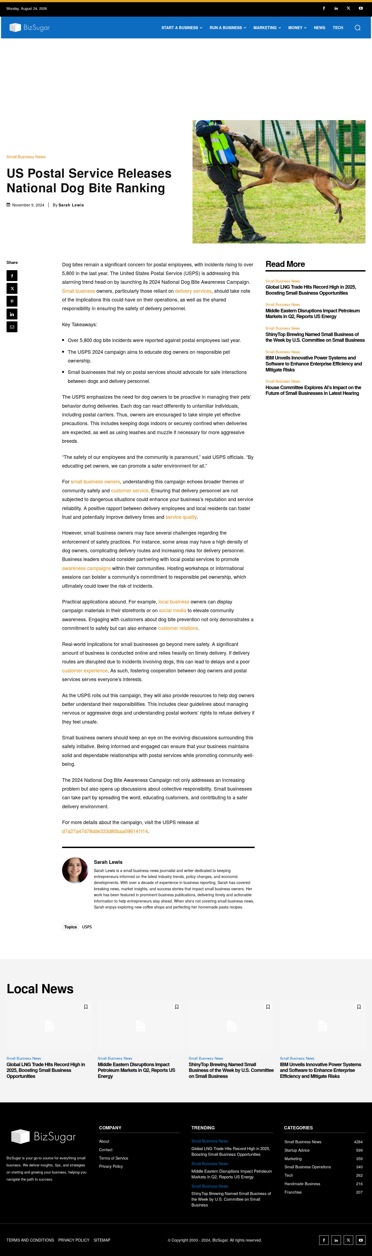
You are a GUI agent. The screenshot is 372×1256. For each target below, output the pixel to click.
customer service (129, 490)
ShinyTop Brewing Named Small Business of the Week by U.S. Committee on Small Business (315, 337)
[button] (357, 27)
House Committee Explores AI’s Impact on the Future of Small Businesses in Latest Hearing (313, 390)
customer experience (85, 670)
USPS (87, 926)
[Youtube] (360, 8)
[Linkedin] (336, 8)
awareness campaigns (86, 567)
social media (172, 610)
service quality (181, 516)
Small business (78, 290)
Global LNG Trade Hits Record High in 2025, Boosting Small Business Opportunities (311, 289)
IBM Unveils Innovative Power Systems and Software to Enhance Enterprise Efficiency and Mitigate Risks (314, 363)
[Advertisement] (186, 79)
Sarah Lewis (71, 204)
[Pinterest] (12, 301)
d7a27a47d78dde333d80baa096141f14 (105, 830)
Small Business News (26, 156)
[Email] (12, 326)
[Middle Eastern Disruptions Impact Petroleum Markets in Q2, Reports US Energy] (141, 1026)
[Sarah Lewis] (75, 884)
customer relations (178, 627)
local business (173, 601)
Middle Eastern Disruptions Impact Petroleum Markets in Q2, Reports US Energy (313, 313)
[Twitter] (348, 8)
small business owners (95, 481)
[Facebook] (324, 8)
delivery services (193, 290)
